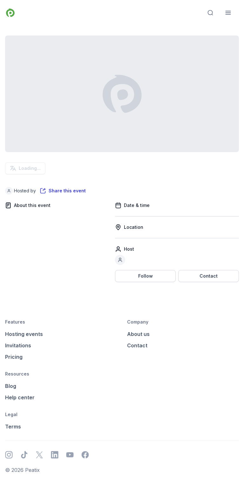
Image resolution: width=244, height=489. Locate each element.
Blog (10, 386)
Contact (209, 276)
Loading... (30, 168)
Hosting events (24, 334)
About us (138, 334)
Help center (20, 397)
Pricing (14, 357)
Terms (13, 426)
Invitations (18, 345)
